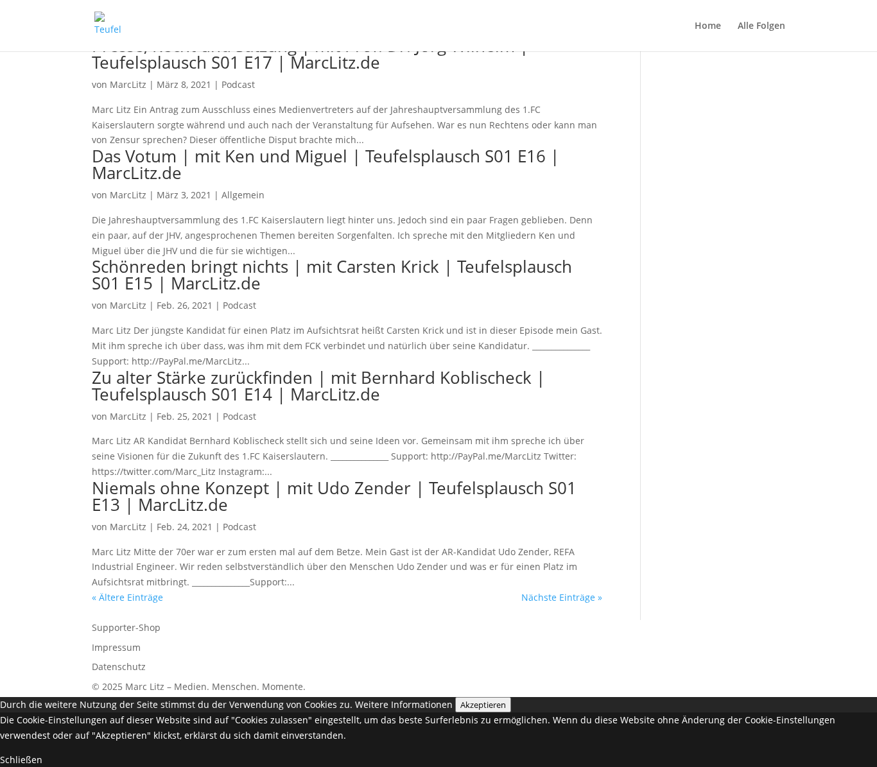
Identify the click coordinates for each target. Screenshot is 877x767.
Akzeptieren (483, 705)
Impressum (116, 647)
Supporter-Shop (126, 627)
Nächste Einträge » (561, 597)
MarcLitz (128, 84)
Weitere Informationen (404, 704)
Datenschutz (119, 666)
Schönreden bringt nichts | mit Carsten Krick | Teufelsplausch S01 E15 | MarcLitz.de (332, 275)
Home (708, 26)
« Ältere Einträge (127, 597)
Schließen (21, 760)
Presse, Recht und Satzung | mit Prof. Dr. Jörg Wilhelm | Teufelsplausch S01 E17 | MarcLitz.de (310, 54)
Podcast (238, 84)
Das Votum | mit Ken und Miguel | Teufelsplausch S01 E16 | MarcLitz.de (325, 164)
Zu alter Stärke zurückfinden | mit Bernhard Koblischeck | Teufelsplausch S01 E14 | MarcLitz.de (318, 386)
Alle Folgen (761, 26)
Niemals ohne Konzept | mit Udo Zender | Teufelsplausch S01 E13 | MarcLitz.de (334, 496)
